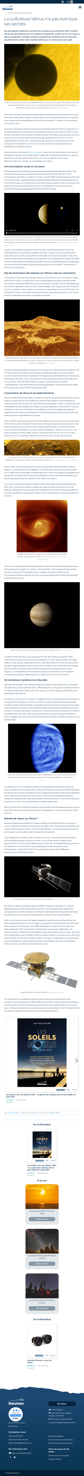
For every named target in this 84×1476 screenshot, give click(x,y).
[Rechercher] (62, 1)
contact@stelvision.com (21, 1443)
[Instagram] (15, 1457)
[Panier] (71, 1)
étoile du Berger (35, 152)
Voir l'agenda (42, 1308)
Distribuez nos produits (58, 1456)
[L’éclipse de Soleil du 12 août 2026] (42, 1208)
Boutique (62, 1404)
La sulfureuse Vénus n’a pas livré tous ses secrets (40, 21)
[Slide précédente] (7, 1060)
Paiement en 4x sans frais (60, 1419)
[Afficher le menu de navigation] (80, 7)
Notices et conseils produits (60, 1443)
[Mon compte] (67, 1)
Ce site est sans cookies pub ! (60, 1440)
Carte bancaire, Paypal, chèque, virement (59, 1414)
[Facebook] (11, 1457)
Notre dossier (42, 1219)
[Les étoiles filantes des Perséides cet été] (42, 1253)
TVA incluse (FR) (37, 1065)
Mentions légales (55, 1436)
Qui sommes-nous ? (17, 1423)
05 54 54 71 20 (17, 1436)
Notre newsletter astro (21, 1453)
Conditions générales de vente (61, 1422)
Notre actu (13, 1426)
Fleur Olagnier (13, 1113)
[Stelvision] (7, 7)
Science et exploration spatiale (20, 13)
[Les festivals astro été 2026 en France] (42, 1298)
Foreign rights (54, 1459)
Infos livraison (57, 1410)
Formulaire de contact (18, 1440)
